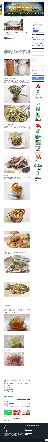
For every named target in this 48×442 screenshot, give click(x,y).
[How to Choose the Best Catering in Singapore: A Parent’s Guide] (26, 413)
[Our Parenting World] (24, 7)
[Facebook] (4, 38)
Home (5, 13)
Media (13, 13)
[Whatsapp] (11, 38)
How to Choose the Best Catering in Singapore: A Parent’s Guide (25, 417)
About (9, 13)
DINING (35, 13)
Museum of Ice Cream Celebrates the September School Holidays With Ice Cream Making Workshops (16, 417)
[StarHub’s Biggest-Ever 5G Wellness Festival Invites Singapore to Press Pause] (8, 413)
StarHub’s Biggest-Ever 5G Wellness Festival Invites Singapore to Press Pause (7, 417)
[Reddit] (10, 38)
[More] (13, 38)
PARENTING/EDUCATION (22, 13)
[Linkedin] (7, 38)
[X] (6, 38)
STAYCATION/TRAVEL (40, 13)
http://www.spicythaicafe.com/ (10, 392)
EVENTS (16, 13)
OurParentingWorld (6, 34)
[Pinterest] (9, 38)
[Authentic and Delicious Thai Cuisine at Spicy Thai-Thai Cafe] (17, 25)
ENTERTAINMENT (29, 13)
